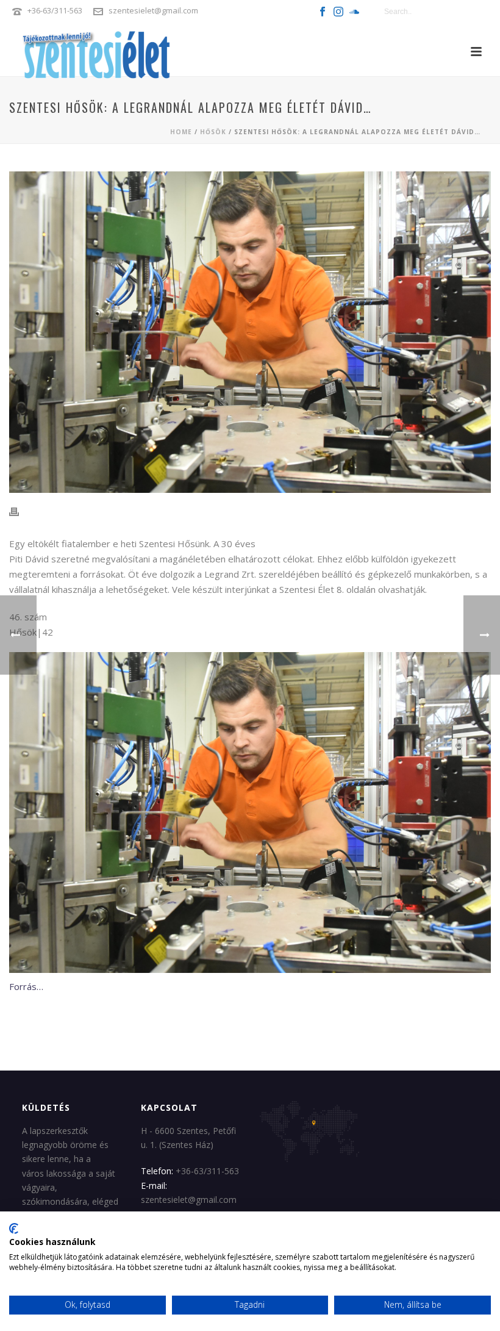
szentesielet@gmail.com (153, 10)
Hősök (213, 131)
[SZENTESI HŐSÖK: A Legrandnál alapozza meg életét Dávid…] (250, 332)
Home (181, 131)
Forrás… (26, 986)
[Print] (20, 511)
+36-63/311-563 (54, 10)
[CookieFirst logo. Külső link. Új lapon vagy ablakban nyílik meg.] (13, 1228)
